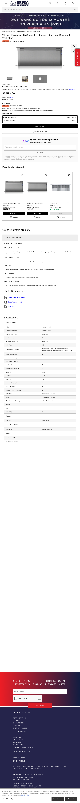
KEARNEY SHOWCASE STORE (28, 774)
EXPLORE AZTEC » (20, 739)
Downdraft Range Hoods (33, 31)
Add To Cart (40, 126)
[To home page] (19, 3)
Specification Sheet (15, 302)
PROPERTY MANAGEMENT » (24, 747)
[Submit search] (75, 9)
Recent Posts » (20, 757)
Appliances (5, 31)
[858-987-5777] (65, 3)
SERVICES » (17, 742)
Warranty (11, 306)
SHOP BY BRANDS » (20, 728)
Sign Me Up (40, 705)
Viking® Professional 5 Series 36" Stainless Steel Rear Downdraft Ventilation (12, 203)
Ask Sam (40, 152)
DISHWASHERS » (19, 723)
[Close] (77, 791)
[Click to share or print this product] (74, 46)
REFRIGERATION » (20, 718)
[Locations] (57, 3)
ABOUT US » (17, 737)
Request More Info (41, 131)
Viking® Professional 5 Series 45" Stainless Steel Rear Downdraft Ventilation (35, 203)
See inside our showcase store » (28, 766)
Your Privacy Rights (9, 799)
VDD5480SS (10, 99)
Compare (15, 217)
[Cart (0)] (73, 3)
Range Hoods (21, 31)
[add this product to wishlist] (74, 51)
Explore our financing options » (28, 769)
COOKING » (17, 720)
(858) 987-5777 (26, 784)
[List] (50, 3)
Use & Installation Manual (17, 297)
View (60, 213)
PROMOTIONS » (19, 744)
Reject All (71, 799)
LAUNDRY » (17, 725)
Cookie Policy (25, 795)
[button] (6, 3)
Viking (11, 97)
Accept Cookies (57, 799)
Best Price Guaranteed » (55, 766)
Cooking (13, 31)
